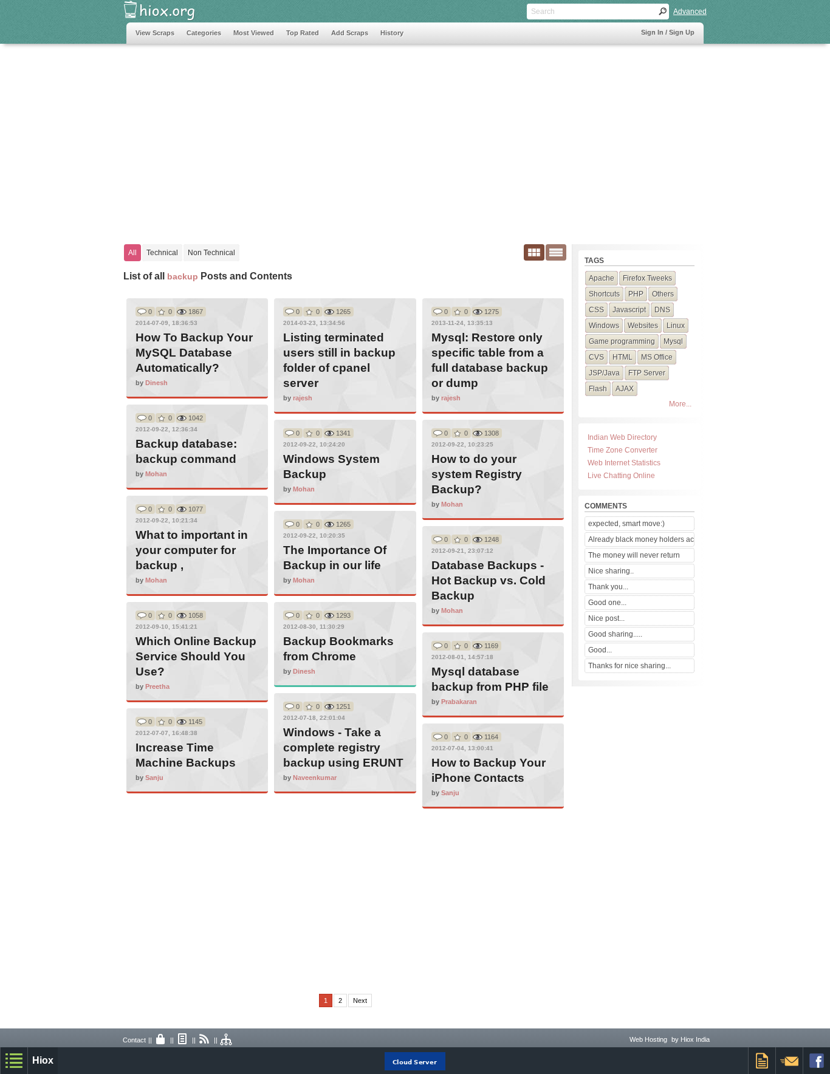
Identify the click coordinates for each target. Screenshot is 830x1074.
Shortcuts (604, 294)
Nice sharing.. (611, 571)
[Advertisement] (347, 138)
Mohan (156, 473)
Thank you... (608, 587)
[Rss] (205, 1040)
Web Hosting (648, 1039)
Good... (600, 650)
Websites (643, 325)
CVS (596, 357)
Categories (204, 32)
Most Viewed (253, 32)
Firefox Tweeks (647, 278)
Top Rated (302, 32)
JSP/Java (604, 373)
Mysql (673, 341)
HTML (622, 357)
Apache (601, 278)
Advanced (690, 11)
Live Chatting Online (621, 475)
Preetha (157, 686)
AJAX (625, 389)
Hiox (42, 1060)
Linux (676, 325)
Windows (604, 325)
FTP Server (646, 373)
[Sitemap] (227, 1040)
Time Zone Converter (622, 450)
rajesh (302, 398)
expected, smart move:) (626, 523)
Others (663, 294)
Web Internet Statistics (624, 463)
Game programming (622, 341)
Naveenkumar (315, 777)
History (391, 32)
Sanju (154, 777)
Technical (162, 252)
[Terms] (183, 1040)
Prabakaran (459, 701)
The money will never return (634, 555)
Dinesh (156, 382)
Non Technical (211, 252)
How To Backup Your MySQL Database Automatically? (194, 352)
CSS (596, 310)
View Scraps (154, 32)
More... (680, 404)
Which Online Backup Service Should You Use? (195, 656)
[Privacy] (161, 1040)
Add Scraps (349, 32)
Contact (134, 1040)
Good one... (607, 602)
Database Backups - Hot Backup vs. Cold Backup (488, 580)
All (132, 252)
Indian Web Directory (622, 437)
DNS (662, 310)
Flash (598, 389)
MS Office (657, 357)
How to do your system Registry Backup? (476, 474)
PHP (635, 294)
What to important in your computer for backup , (191, 550)
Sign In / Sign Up (668, 32)
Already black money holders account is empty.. (641, 539)
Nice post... (606, 618)
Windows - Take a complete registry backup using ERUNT (343, 747)
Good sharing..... (615, 634)
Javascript (629, 310)
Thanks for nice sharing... (629, 666)
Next (360, 1000)
